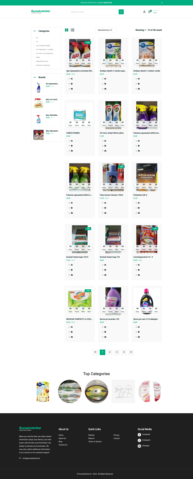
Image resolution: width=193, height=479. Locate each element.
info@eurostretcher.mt (31, 458)
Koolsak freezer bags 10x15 (77, 257)
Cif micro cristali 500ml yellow (112, 133)
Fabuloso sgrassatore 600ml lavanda (148, 133)
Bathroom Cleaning (43, 65)
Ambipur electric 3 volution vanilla (146, 71)
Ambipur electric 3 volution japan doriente (116, 71)
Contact (117, 438)
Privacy (116, 435)
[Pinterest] (143, 446)
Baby (38, 57)
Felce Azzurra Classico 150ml (111, 195)
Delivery (91, 435)
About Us (62, 438)
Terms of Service (95, 442)
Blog (60, 442)
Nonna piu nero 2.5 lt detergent (145, 319)
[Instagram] (144, 440)
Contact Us (63, 445)
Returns (91, 438)
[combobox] (96, 12)
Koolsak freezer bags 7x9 (110, 257)
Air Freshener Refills (43, 46)
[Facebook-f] (144, 435)
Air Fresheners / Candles (44, 49)
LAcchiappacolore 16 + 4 (143, 257)
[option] (42, 391)
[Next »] (131, 352)
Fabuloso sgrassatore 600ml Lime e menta (83, 195)
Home (61, 435)
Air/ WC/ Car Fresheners (44, 53)
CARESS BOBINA (73, 133)
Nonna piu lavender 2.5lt (109, 319)
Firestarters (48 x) (140, 195)
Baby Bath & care (42, 61)
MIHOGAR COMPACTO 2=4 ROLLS (80, 319)
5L (37, 41)
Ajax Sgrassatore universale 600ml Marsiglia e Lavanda (88, 71)
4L (37, 38)
